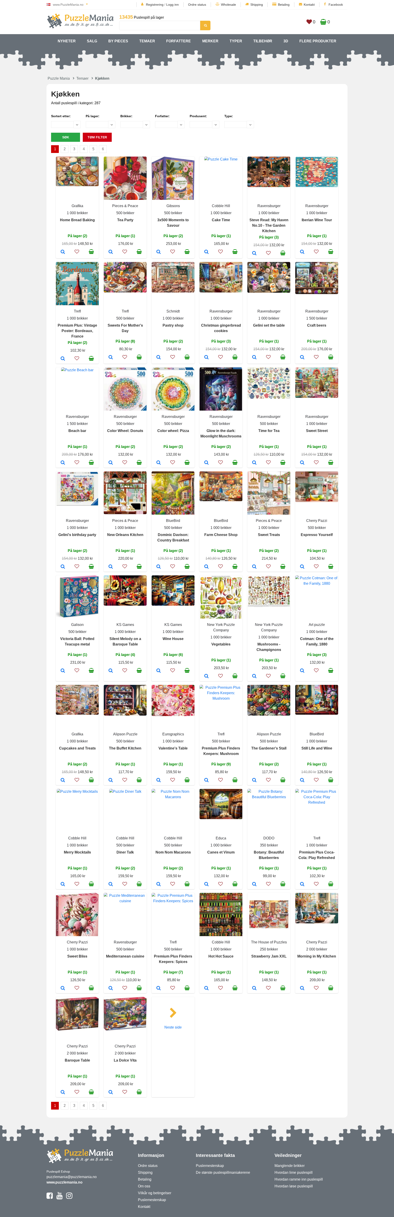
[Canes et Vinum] (206, 884)
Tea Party (125, 220)
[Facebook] (50, 1197)
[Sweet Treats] (254, 567)
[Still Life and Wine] (302, 780)
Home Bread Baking (77, 220)
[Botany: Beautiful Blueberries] (254, 884)
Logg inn (172, 4)
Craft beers (316, 325)
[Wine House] (158, 671)
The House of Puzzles (269, 942)
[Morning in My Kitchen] (302, 988)
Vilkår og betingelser (154, 1193)
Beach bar (77, 431)
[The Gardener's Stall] (254, 780)
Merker (210, 41)
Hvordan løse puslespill (294, 1186)
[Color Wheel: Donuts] (111, 463)
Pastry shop (173, 325)
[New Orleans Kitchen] (111, 567)
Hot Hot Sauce (220, 956)
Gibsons (173, 206)
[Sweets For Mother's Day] (111, 358)
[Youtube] (59, 1197)
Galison (77, 625)
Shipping (256, 4)
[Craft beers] (302, 358)
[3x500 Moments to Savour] (158, 252)
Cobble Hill (221, 206)
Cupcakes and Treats (77, 748)
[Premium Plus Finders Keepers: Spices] (158, 988)
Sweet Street (317, 431)
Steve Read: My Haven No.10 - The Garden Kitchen (268, 225)
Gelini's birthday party (77, 535)
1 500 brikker (316, 318)
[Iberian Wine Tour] (302, 252)
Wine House (173, 639)
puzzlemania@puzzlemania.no (72, 1177)
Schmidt (173, 311)
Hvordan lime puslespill (294, 1172)
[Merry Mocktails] (63, 884)
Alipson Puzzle (125, 734)
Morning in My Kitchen (316, 956)
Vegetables (221, 644)
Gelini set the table (269, 325)
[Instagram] (69, 1197)
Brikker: (126, 116)
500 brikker (125, 213)
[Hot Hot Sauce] (206, 988)
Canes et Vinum (221, 852)
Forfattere (178, 41)
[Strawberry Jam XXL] (254, 988)
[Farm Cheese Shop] (206, 567)
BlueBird (173, 521)
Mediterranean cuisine (125, 956)
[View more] (77, 185)
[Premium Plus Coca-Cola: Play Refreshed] (302, 884)
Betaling (284, 4)
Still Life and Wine (316, 748)
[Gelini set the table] (254, 358)
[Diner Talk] (111, 884)
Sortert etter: (61, 116)
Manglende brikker (290, 1166)
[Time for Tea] (254, 463)
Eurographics (173, 734)
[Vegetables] (206, 676)
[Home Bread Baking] (63, 252)
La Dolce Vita (125, 1060)
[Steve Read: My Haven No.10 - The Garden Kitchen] (254, 254)
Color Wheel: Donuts (125, 431)
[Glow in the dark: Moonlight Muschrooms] (206, 463)
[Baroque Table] (63, 1092)
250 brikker (269, 949)
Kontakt (309, 4)
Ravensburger (268, 206)
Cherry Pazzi (316, 521)
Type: (228, 116)
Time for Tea (269, 431)
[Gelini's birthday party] (63, 567)
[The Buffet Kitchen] (111, 780)
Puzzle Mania (59, 78)
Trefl (77, 311)
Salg (92, 41)
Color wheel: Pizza (173, 431)
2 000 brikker (316, 949)
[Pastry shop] (158, 358)
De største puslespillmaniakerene (223, 1172)
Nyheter (67, 41)
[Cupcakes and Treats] (63, 780)
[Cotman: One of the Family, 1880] (302, 671)
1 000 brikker (77, 213)
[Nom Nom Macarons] (158, 884)
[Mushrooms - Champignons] (254, 676)
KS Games (125, 625)
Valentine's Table (173, 748)
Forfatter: (162, 116)
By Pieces (118, 41)
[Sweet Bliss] (63, 988)
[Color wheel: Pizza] (158, 463)
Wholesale (228, 4)
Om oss (144, 1186)
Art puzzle (317, 625)
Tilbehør (262, 41)
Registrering (154, 4)
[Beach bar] (63, 463)
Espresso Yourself (317, 535)
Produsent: (198, 116)
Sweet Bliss (77, 956)
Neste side (173, 1027)
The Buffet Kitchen (125, 748)
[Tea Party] (111, 252)
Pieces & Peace (125, 206)
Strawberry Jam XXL (269, 956)
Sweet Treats (269, 535)
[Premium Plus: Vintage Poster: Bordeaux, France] (63, 359)
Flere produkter (317, 41)
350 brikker (269, 845)
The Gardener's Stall (268, 748)
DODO (268, 838)
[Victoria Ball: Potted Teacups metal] (63, 671)
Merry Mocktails (77, 852)
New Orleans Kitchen (125, 535)
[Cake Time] (206, 252)
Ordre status (197, 4)
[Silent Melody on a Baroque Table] (111, 671)
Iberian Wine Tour (317, 220)
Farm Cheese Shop (221, 535)
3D (285, 41)
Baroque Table (77, 1060)
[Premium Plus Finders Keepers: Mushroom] (206, 780)
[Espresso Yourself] (302, 567)
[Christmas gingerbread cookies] (206, 358)
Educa (221, 838)
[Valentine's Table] (158, 780)
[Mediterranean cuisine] (111, 988)
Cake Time (221, 220)
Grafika (77, 206)
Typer (236, 41)
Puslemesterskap (152, 1200)
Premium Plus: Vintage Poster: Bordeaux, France (77, 330)
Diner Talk (125, 852)
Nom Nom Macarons (173, 852)
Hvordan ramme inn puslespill (299, 1179)
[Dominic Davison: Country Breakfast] (158, 567)
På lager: (92, 116)
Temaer (147, 41)
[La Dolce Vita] (111, 1092)
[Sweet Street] (302, 463)
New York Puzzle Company (221, 627)
